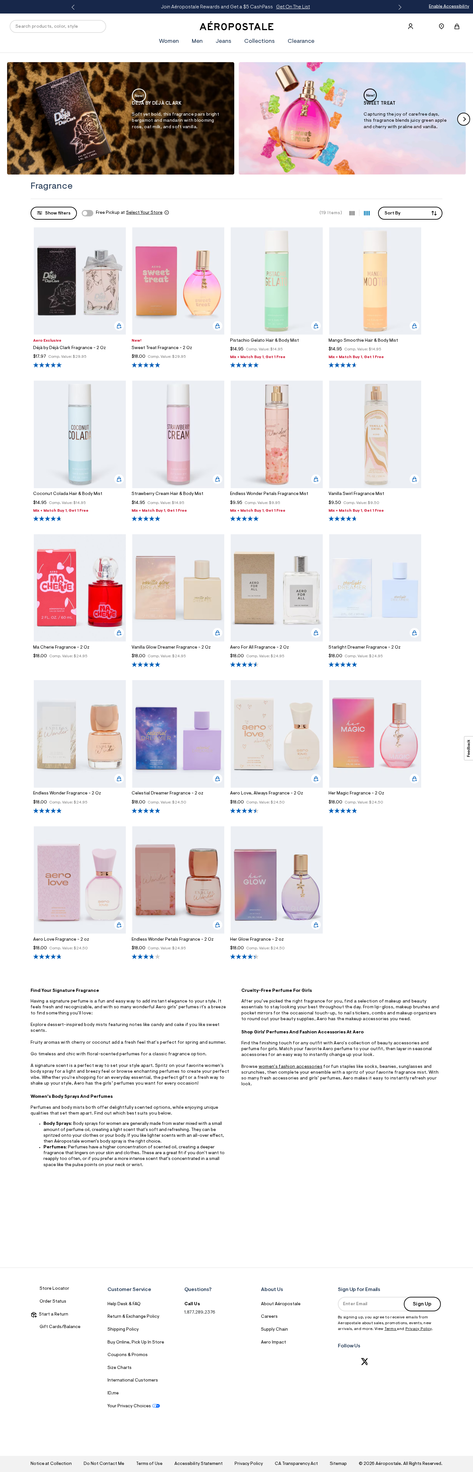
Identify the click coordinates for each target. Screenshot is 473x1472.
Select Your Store (144, 213)
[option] (120, 118)
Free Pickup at (129, 213)
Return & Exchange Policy (133, 1317)
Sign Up (422, 1304)
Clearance (301, 41)
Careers (269, 1317)
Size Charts (119, 1368)
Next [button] (399, 7)
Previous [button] (74, 7)
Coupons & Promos (127, 1355)
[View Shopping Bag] (456, 26)
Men (197, 41)
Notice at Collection (51, 1464)
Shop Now (289, 7)
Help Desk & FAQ (124, 1304)
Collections (259, 41)
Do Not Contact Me (104, 1464)
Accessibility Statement (198, 1464)
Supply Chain (274, 1329)
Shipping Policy (123, 1329)
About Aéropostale (281, 1304)
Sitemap (338, 1464)
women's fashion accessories (290, 1067)
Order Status (53, 1301)
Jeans (223, 41)
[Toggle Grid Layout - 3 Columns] (352, 212)
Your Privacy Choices (129, 1406)
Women (169, 41)
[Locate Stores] (441, 26)
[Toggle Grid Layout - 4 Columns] (366, 212)
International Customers (132, 1380)
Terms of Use (149, 1464)
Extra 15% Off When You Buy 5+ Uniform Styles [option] (236, 7)
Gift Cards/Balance (60, 1327)
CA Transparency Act (296, 1464)
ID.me (113, 1393)
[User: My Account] (410, 26)
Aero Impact (273, 1342)
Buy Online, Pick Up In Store (135, 1342)
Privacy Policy (418, 1329)
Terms (391, 1329)
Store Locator (54, 1289)
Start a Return (52, 1314)
